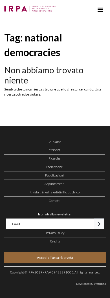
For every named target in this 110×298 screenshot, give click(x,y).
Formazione (54, 167)
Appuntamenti (55, 184)
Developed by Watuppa (91, 283)
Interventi (54, 150)
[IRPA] (31, 7)
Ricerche (54, 158)
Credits (55, 241)
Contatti (54, 200)
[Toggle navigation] (100, 10)
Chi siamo (54, 142)
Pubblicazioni (54, 175)
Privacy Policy (55, 233)
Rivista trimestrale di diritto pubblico (55, 192)
